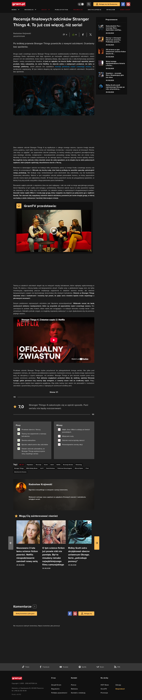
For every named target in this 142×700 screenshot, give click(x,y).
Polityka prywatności (59, 693)
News (14, 10)
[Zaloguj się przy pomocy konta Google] (128, 4)
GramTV (104, 689)
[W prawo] (96, 543)
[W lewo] (10, 543)
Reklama (74, 689)
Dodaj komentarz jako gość (25, 613)
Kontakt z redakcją (78, 693)
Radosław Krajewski (22, 33)
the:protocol (120, 689)
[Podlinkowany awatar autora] (21, 487)
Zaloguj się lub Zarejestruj (108, 4)
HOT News (105, 685)
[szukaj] (89, 4)
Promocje (78, 10)
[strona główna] (24, 4)
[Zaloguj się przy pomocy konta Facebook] (123, 4)
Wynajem (111, 10)
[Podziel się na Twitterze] (90, 35)
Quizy (44, 10)
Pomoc (73, 685)
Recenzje (29, 10)
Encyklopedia (94, 10)
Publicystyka (61, 10)
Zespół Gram (56, 685)
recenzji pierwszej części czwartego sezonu (73, 66)
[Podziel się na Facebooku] (83, 35)
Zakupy (118, 685)
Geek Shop (125, 10)
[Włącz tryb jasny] (81, 4)
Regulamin (55, 689)
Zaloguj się (88, 613)
